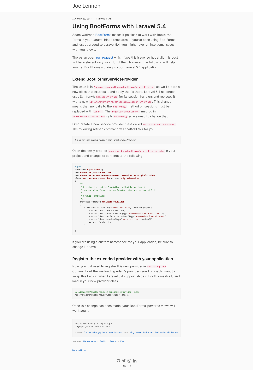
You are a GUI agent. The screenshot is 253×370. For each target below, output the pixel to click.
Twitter (113, 341)
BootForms (103, 35)
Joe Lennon (86, 5)
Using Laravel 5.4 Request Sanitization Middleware (153, 332)
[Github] (118, 362)
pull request (104, 57)
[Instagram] (129, 362)
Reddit (103, 341)
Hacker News (89, 341)
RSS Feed (127, 366)
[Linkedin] (134, 362)
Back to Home (79, 350)
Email (122, 341)
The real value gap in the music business (103, 332)
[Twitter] (124, 362)
